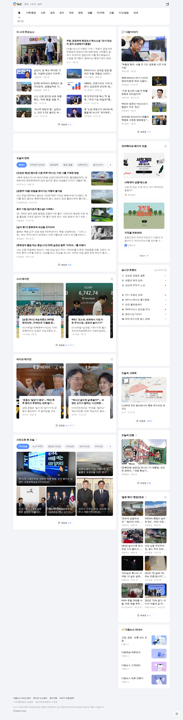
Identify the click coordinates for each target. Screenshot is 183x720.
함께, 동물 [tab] (67, 164)
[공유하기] (167, 4)
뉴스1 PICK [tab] (38, 446)
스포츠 (33, 4)
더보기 (142, 255)
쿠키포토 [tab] (99, 446)
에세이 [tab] (22, 164)
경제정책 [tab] (54, 164)
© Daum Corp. (19, 711)
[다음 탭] (110, 165)
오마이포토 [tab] (84, 446)
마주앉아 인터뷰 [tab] (37, 164)
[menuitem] (19, 12)
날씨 (40, 4)
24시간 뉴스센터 (40, 698)
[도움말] (112, 279)
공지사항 (53, 698)
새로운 (66, 124)
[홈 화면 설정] (177, 714)
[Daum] (15, 4)
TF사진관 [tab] (23, 446)
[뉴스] (19, 4)
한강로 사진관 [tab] (54, 446)
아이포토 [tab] (70, 446)
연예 (26, 4)
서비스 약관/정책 (66, 698)
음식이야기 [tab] (98, 164)
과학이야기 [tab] (83, 164)
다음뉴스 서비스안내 (22, 698)
